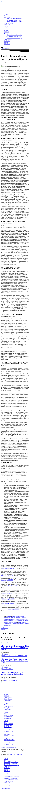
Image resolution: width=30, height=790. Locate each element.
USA (19, 622)
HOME (6, 14)
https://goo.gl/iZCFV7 (13, 609)
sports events (24, 620)
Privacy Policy (8, 699)
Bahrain (9, 616)
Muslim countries (15, 617)
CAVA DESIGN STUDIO (15, 754)
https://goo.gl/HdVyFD (8, 568)
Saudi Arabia (17, 620)
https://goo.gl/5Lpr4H (13, 585)
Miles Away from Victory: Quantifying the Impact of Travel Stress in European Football (14, 661)
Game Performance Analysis (14, 21)
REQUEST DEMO (9, 731)
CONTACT (7, 27)
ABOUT (6, 15)
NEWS (6, 26)
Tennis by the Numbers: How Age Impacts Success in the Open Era (12, 673)
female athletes (16, 616)
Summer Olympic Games (10, 622)
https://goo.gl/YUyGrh (7, 575)
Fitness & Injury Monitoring (14, 18)
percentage (7, 620)
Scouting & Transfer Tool (14, 20)
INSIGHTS (7, 24)
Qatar (11, 620)
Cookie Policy (8, 700)
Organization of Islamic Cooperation (18, 619)
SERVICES (7, 17)
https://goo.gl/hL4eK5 (8, 599)
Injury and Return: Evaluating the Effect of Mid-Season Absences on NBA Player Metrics (15, 648)
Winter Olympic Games (18, 623)
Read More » (4, 654)
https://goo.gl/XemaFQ (8, 603)
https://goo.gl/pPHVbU (8, 593)
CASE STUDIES (8, 23)
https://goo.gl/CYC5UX (7, 580)
